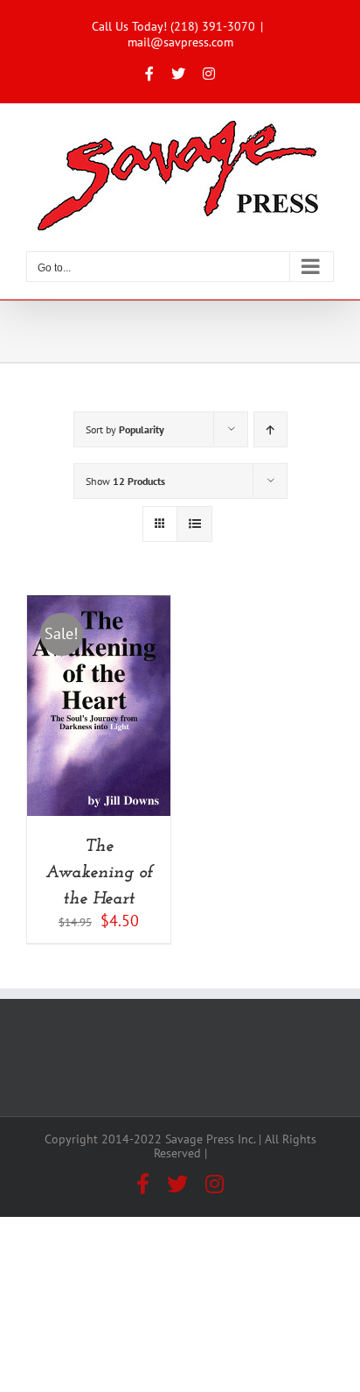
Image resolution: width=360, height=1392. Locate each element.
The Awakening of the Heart (99, 873)
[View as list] (194, 524)
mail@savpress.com (180, 42)
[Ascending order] (270, 429)
